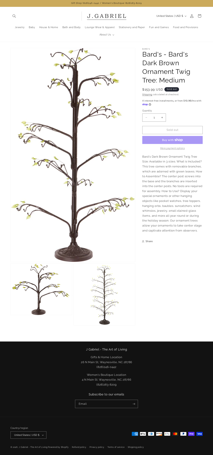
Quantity (147, 110)
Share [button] (149, 241)
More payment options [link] (172, 148)
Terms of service (116, 447)
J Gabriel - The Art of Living (33, 447)
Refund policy (79, 447)
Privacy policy (97, 447)
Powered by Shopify (58, 447)
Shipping (147, 94)
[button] (14, 16)
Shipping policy (136, 447)
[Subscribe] (134, 404)
